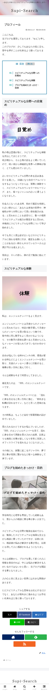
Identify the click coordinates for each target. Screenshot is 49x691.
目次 (21, 64)
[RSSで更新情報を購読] (24, 644)
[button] (32, 622)
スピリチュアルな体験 (25, 80)
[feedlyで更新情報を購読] (36, 637)
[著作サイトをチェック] (13, 637)
